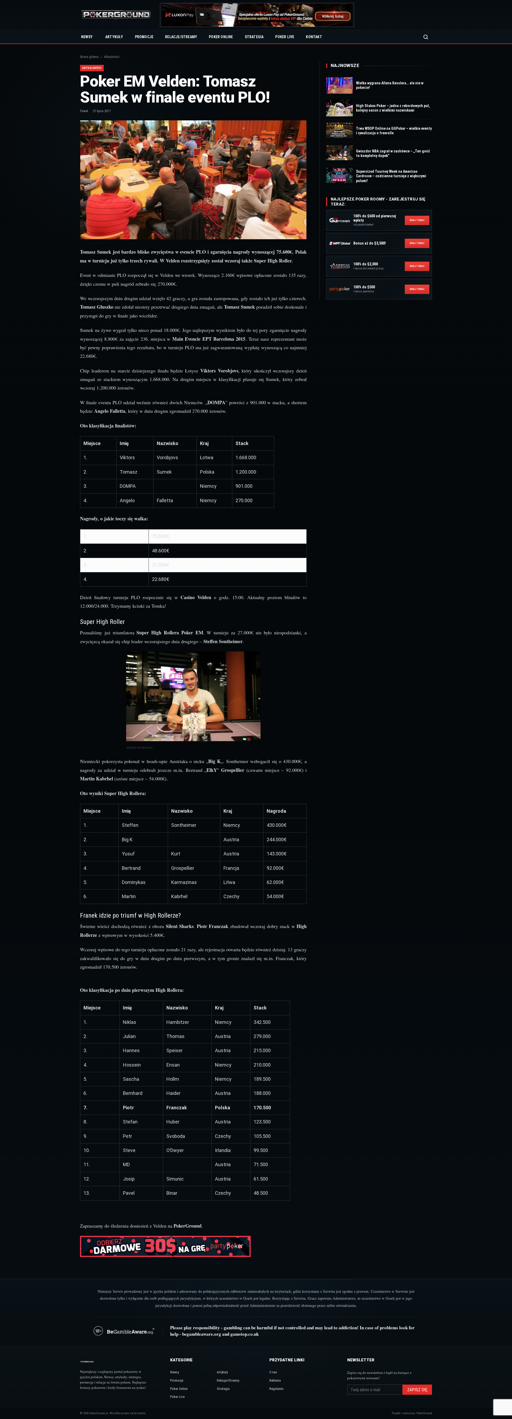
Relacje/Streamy (181, 37)
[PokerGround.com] (116, 15)
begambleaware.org (201, 1334)
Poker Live (284, 37)
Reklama (275, 1380)
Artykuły (114, 37)
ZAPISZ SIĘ (417, 1389)
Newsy (87, 37)
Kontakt (314, 37)
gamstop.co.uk (244, 1334)
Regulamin (276, 1389)
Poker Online (221, 37)
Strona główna (89, 57)
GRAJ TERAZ (417, 220)
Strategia (254, 37)
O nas (273, 1372)
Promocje (144, 37)
